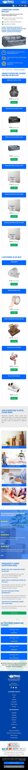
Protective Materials (14, 485)
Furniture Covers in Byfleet (19, 69)
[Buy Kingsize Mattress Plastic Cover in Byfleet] (14, 233)
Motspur (14, 719)
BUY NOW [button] (14, 102)
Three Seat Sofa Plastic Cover (14, 137)
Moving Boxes (14, 447)
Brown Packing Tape (14, 290)
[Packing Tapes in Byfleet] (14, 495)
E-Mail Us (14, 683)
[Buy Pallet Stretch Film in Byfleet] (14, 387)
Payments (14, 702)
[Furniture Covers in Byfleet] (14, 457)
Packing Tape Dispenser (14, 347)
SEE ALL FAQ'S (14, 613)
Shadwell (14, 713)
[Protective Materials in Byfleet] (14, 476)
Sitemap (14, 706)
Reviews (14, 699)
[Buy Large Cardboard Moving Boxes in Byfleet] (14, 330)
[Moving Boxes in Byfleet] (14, 438)
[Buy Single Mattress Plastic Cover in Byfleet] (14, 176)
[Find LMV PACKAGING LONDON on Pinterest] (16, 688)
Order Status (14, 704)
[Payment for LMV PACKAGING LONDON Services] (14, 748)
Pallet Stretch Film (14, 376)
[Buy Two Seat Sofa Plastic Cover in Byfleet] (14, 119)
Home (3, 69)
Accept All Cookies (14, 763)
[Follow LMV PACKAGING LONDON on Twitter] (13, 688)
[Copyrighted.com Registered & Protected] (14, 744)
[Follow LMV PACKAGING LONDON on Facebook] (11, 688)
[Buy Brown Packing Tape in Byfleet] (14, 301)
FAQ (14, 697)
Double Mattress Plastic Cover (14, 194)
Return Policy (14, 735)
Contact (14, 695)
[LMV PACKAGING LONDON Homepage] (8, 2)
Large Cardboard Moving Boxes (14, 319)
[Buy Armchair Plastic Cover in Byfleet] (14, 91)
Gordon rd (14, 724)
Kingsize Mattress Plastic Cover (14, 222)
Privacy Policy (22, 759)
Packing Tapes (14, 504)
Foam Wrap (14, 262)
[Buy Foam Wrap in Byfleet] (14, 273)
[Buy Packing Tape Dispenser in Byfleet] (14, 358)
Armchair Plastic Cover (14, 80)
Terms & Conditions (14, 730)
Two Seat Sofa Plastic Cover (14, 108)
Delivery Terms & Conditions (14, 733)
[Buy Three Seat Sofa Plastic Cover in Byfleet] (14, 148)
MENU (23, 2)
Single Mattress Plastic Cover (14, 165)
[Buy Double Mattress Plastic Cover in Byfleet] (14, 205)
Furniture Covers (9, 69)
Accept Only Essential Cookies (14, 766)
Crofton (14, 722)
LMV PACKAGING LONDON (19, 750)
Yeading (14, 715)
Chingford (14, 717)
